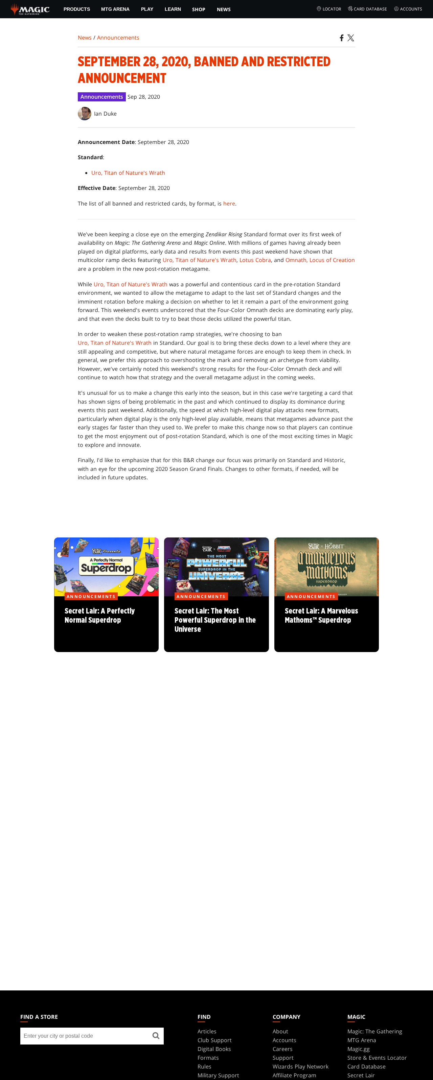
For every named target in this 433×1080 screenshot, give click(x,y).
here (229, 203)
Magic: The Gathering (374, 1031)
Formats (208, 1057)
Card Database (370, 9)
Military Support (218, 1075)
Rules (204, 1066)
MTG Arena (115, 9)
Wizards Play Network (300, 1066)
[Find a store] (156, 1036)
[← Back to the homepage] (30, 8)
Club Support (215, 1040)
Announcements (118, 37)
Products (77, 9)
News (224, 9)
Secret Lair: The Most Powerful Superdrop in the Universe (216, 625)
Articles (207, 1031)
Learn (173, 9)
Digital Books (214, 1049)
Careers (283, 1049)
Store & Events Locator (377, 1057)
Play (147, 9)
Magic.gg (358, 1049)
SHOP (198, 9)
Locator (332, 9)
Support (283, 1057)
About (280, 1031)
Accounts (411, 9)
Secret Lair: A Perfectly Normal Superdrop (106, 625)
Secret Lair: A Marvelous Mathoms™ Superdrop (326, 625)
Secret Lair (361, 1075)
